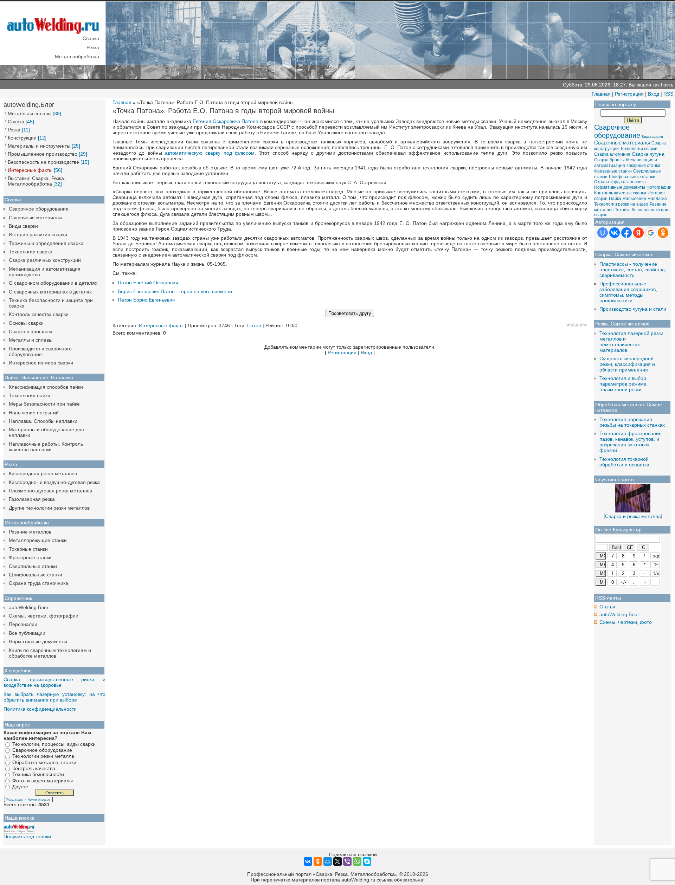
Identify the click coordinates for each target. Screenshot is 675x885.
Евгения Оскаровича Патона (225, 121)
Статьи (607, 606)
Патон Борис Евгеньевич (146, 300)
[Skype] (367, 861)
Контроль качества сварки (39, 314)
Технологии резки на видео (621, 204)
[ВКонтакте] (308, 861)
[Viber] (347, 861)
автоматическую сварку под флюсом (210, 153)
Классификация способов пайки (46, 387)
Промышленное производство (42, 154)
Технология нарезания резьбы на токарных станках (632, 422)
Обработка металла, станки (44, 762)
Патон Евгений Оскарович (148, 282)
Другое (20, 786)
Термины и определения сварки (46, 243)
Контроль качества (33, 768)
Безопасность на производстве (43, 162)
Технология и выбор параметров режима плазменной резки (623, 383)
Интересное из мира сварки (41, 363)
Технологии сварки (30, 251)
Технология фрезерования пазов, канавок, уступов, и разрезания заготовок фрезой (630, 442)
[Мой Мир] (327, 861)
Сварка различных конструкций (45, 260)
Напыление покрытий (34, 412)
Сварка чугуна (648, 154)
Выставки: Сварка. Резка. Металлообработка (36, 181)
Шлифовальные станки (35, 574)
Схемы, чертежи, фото (625, 622)
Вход (653, 94)
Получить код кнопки (27, 836)
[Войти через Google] (650, 232)
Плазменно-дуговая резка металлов (50, 490)
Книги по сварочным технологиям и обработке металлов (50, 653)
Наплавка (657, 198)
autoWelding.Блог (29, 607)
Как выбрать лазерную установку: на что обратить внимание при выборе (54, 697)
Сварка (16, 121)
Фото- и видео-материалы (42, 780)
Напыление (634, 198)
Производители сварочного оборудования (40, 351)
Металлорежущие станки (38, 540)
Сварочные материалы (35, 217)
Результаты (14, 799)
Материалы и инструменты (39, 146)
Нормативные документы (38, 641)
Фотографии (659, 187)
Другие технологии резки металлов (49, 508)
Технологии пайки (29, 395)
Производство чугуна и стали (632, 309)
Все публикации (27, 633)
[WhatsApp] (357, 861)
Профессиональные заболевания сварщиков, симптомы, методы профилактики (628, 292)
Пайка (615, 198)
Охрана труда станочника (38, 583)
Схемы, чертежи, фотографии (43, 616)
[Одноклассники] (318, 861)
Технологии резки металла (43, 756)
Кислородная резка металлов (43, 473)
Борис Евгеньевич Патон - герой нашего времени (175, 291)
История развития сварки (38, 234)
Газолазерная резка (32, 499)
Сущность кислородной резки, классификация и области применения (627, 364)
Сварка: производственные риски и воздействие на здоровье (54, 682)
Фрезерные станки (30, 557)
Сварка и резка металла (633, 516)
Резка (14, 130)
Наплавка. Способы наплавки (43, 421)
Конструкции (22, 138)
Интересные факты (30, 170)
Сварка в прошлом (30, 331)
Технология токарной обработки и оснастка (624, 461)
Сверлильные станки (33, 566)
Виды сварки (23, 226)
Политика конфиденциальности (40, 709)
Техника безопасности (38, 774)
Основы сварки (26, 323)
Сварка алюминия (612, 154)
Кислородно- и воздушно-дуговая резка (54, 482)
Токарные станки (28, 549)
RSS (668, 94)
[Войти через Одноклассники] (663, 232)
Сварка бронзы (609, 159)
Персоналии (23, 624)
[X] (337, 861)
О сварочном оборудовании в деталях (53, 283)
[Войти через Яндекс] (638, 232)
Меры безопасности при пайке (44, 404)
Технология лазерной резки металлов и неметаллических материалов (631, 341)
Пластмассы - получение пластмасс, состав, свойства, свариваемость (632, 269)
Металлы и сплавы (29, 113)
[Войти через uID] (602, 232)
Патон (254, 325)
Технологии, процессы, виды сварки (54, 744)
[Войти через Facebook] (626, 232)
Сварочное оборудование (39, 209)
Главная (601, 94)
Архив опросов (39, 799)
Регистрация (629, 94)
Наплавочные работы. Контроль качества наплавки (46, 446)
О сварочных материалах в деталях (50, 292)
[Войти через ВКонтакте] (614, 232)
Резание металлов (30, 532)
